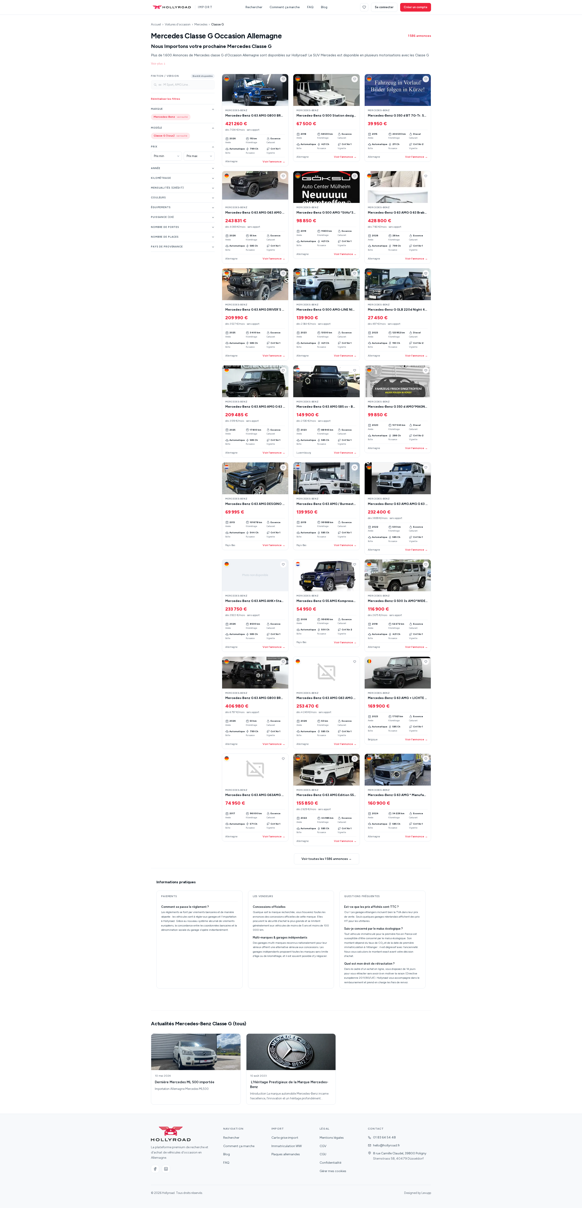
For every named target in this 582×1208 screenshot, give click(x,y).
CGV (323, 1146)
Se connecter (384, 7)
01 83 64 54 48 (384, 1137)
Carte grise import (284, 1138)
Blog (324, 7)
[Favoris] (364, 7)
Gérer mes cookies (333, 1171)
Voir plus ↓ (158, 63)
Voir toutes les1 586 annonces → (326, 859)
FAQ (310, 7)
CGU (323, 1154)
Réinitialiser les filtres (165, 98)
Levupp (426, 1193)
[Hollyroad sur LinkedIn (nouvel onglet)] (166, 1169)
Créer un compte (415, 7)
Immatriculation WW (286, 1146)
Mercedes (200, 24)
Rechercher (253, 7)
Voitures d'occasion (178, 24)
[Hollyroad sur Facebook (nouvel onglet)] (155, 1169)
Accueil (156, 24)
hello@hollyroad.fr (386, 1145)
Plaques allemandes (285, 1154)
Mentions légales (332, 1138)
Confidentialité (330, 1163)
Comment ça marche (285, 7)
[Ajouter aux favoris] (283, 79)
